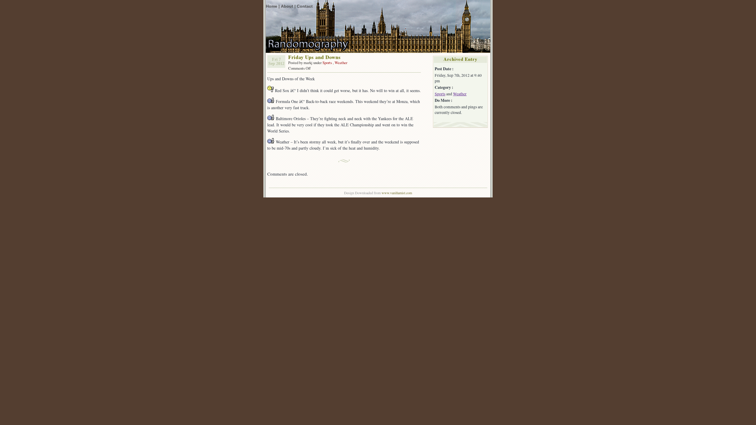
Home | (273, 6)
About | (288, 6)
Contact (305, 6)
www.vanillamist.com (397, 192)
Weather (341, 62)
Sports (327, 62)
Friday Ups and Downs (314, 57)
